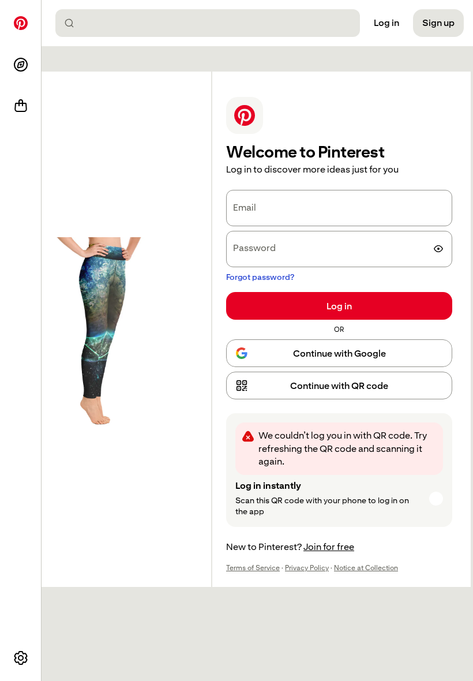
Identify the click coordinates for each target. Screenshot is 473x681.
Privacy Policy (307, 568)
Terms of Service (253, 568)
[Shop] (21, 106)
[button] (339, 385)
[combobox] (212, 23)
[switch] (438, 249)
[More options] (21, 658)
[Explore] (21, 64)
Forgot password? (260, 277)
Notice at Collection (366, 568)
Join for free (328, 546)
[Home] (21, 23)
